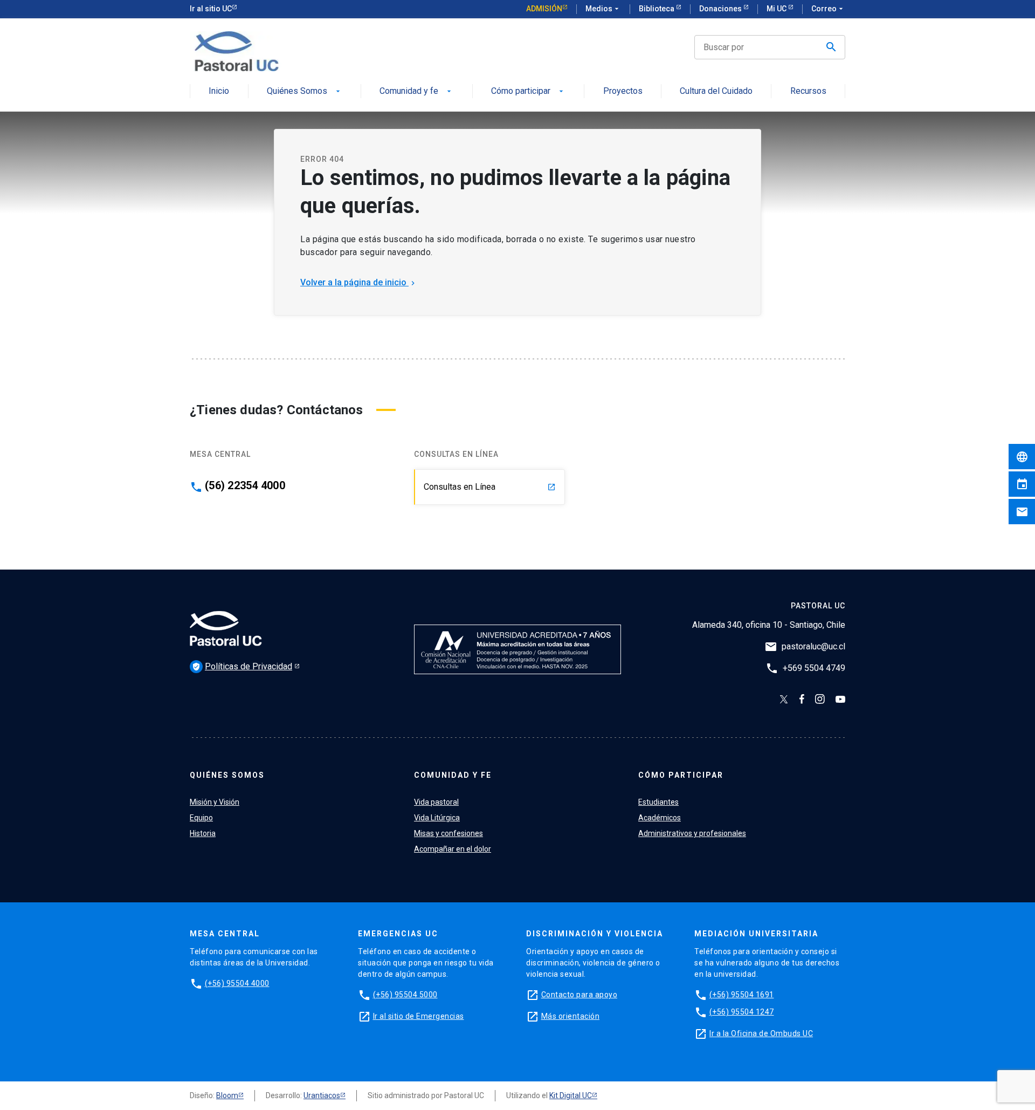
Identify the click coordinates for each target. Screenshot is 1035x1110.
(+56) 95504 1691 (741, 994)
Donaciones (721, 8)
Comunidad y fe (416, 91)
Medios (603, 8)
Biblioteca (657, 8)
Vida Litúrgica (437, 817)
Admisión (544, 8)
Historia (203, 833)
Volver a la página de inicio (358, 282)
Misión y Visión (214, 802)
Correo (828, 8)
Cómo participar (528, 91)
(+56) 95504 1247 (741, 1012)
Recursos (808, 91)
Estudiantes (658, 802)
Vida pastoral (436, 802)
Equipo (201, 817)
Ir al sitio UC (211, 8)
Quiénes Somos (304, 91)
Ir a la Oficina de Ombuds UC (761, 1033)
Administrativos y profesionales (692, 833)
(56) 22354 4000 (245, 485)
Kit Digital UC (570, 1095)
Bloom (227, 1095)
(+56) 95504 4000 (237, 983)
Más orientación (570, 1016)
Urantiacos (321, 1095)
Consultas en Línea (490, 487)
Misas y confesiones (448, 833)
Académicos (659, 817)
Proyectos (623, 91)
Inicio (219, 91)
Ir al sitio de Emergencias (418, 1016)
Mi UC (777, 8)
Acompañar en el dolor (452, 849)
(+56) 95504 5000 (405, 994)
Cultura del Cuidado (716, 91)
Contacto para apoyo (579, 994)
